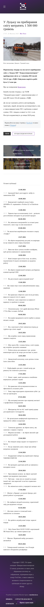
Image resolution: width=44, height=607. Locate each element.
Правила (9, 599)
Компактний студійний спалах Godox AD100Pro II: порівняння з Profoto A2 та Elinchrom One (20, 204)
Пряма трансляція (26, 602)
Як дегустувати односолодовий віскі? (21, 279)
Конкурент (22, 87)
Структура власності (23, 599)
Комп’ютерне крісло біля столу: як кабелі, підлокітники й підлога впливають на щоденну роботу (20, 261)
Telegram (13, 125)
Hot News (23, 33)
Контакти (10, 604)
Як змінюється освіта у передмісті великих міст (24, 486)
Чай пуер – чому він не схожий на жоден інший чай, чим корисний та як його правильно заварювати (19, 481)
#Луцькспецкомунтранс (23, 133)
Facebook (29, 123)
